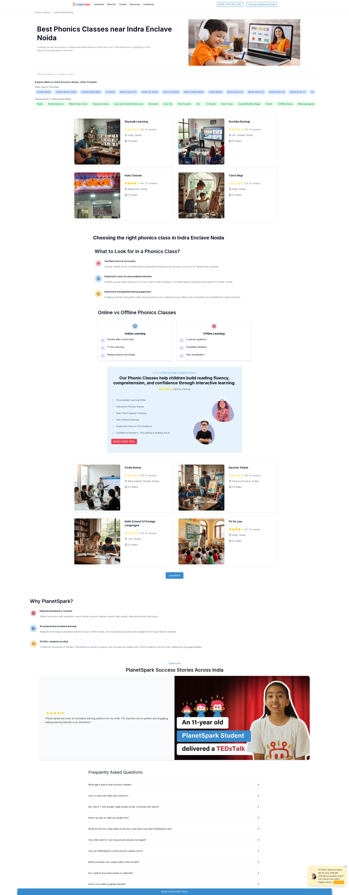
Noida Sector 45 (277, 92)
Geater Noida (215, 92)
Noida (40, 104)
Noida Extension (56, 104)
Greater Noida (44, 92)
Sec (198, 104)
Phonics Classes (42, 12)
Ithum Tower (227, 104)
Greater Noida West (91, 92)
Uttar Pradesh (184, 104)
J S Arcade (210, 104)
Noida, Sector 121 (128, 92)
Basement (153, 104)
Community (148, 4)
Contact (123, 4)
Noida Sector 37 (298, 92)
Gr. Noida (110, 92)
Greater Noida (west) (66, 92)
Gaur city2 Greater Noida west (128, 104)
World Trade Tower (78, 104)
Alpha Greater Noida (194, 92)
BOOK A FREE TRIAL (124, 441)
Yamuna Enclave (101, 104)
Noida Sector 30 (235, 92)
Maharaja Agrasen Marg (309, 104)
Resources (135, 4)
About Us (111, 4)
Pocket (269, 104)
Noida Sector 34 (256, 92)
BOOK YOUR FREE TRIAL (230, 4)
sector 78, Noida (150, 92)
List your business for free (261, 4)
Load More (174, 575)
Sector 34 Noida (171, 92)
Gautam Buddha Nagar (249, 104)
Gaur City (168, 104)
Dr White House (285, 104)
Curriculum (99, 4)
